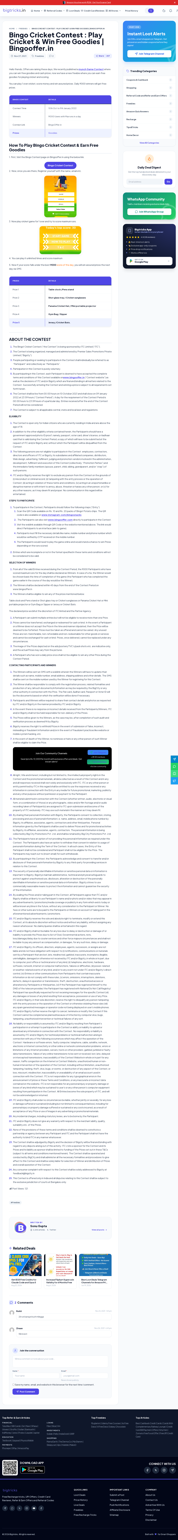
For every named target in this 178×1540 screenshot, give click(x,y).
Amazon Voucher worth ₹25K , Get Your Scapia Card (89, 2)
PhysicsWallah (27, 1440)
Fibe (49, 1426)
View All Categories (149, 142)
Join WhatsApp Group (151, 211)
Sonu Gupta (38, 1226)
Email (64, 1371)
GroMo (13, 1429)
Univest (5, 1429)
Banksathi (29, 1429)
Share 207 (104, 56)
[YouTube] (34, 1508)
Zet (23, 1426)
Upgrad (16, 1440)
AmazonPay (23, 1448)
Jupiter (37, 1432)
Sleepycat (51, 1445)
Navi (28, 1426)
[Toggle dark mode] (164, 10)
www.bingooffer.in (73, 377)
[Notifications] (170, 10)
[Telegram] (172, 1470)
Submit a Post (117, 1494)
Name (16, 1371)
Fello (56, 1433)
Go (168, 181)
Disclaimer (151, 1519)
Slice (54, 1426)
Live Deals (79, 1504)
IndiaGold (64, 1433)
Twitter (53, 1230)
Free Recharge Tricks (85, 1514)
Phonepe (6, 1448)
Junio (15, 1432)
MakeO (73, 1445)
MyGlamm (77, 1441)
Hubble (65, 1445)
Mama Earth (52, 1441)
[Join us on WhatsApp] (174, 766)
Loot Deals (79, 1494)
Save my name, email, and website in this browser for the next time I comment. (54, 1384)
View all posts (98, 1230)
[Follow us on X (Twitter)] (174, 780)
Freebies (23, 29)
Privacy (149, 1514)
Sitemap (114, 1514)
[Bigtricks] (35, 1490)
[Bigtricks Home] (14, 10)
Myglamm (95, 1423)
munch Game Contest (91, 69)
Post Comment (27, 1391)
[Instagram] (164, 1470)
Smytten (163, 1430)
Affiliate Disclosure (120, 1509)
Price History (81, 1499)
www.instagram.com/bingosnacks (61, 514)
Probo (21, 1432)
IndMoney (6, 1432)
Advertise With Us (155, 1504)
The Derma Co (65, 1441)
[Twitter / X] (155, 1470)
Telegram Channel (119, 1499)
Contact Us (151, 1499)
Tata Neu (6, 1426)
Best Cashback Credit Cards (149, 1423)
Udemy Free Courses (111, 1423)
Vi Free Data (102, 1426)
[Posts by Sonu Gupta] (20, 1228)
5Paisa (34, 1426)
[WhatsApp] (12, 1508)
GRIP (72, 1433)
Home (12, 29)
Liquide (29, 1432)
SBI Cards (16, 1426)
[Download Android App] (174, 773)
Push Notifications (119, 1504)
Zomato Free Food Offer (147, 1433)
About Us (150, 1494)
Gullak (21, 1429)
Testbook (6, 1440)
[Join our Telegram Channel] (174, 759)
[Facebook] (147, 1470)
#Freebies (15, 1202)
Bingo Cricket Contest (60, 165)
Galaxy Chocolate (117, 1426)
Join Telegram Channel (151, 53)
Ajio (59, 1445)
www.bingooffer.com (60, 519)
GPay (14, 1448)
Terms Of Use (152, 1509)
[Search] (151, 11)
